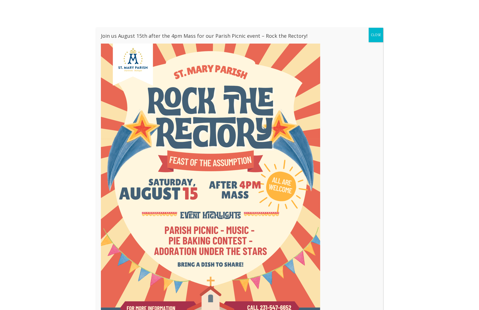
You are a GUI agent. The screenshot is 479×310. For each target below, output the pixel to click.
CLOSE (376, 34)
